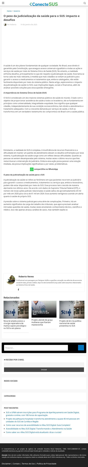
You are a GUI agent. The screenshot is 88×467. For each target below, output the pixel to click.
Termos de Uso (28, 463)
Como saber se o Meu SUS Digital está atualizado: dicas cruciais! (33, 432)
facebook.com (5, 385)
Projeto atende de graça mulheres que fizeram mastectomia (42, 322)
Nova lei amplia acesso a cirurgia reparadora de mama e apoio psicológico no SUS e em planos (15, 324)
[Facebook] (18, 290)
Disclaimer (6, 463)
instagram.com (15, 385)
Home (9, 11)
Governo (17, 11)
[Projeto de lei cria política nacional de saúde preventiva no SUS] (71, 310)
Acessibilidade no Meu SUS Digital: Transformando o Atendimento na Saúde (39, 428)
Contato (16, 463)
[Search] (81, 347)
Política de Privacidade (46, 463)
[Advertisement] (44, 46)
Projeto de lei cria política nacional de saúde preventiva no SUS (70, 323)
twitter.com (10, 385)
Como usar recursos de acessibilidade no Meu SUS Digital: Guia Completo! (38, 425)
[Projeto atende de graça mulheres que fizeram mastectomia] (44, 309)
